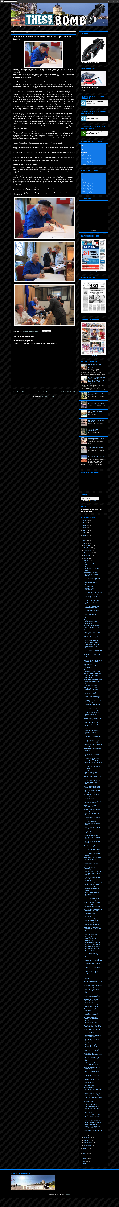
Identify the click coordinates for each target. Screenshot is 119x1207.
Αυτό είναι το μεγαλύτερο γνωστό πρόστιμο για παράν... (91, 574)
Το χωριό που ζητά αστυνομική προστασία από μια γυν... (93, 883)
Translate (94, 500)
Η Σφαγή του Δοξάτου (90, 728)
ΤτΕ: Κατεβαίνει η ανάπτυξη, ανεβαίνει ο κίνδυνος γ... (92, 684)
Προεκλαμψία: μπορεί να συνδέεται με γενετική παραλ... (91, 724)
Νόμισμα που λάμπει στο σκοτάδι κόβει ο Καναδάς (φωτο (92, 837)
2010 (84, 1163)
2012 (84, 1158)
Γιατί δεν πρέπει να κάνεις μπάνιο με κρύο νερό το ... (92, 610)
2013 (84, 1156)
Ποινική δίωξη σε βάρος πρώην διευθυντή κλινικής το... (93, 919)
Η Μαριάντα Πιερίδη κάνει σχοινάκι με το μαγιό (91, 899)
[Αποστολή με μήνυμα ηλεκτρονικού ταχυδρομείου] (43, 331)
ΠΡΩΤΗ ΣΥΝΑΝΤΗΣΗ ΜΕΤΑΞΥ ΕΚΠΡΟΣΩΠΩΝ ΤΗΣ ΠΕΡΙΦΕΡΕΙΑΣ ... (92, 1126)
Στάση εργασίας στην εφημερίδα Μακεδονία (91, 937)
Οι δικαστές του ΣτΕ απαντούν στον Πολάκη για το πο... (93, 986)
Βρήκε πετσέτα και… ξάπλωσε (97, 438)
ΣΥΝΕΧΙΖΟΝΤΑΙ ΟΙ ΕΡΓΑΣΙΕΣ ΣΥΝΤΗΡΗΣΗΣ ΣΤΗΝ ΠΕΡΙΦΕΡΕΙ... (92, 675)
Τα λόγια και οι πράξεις (90, 1104)
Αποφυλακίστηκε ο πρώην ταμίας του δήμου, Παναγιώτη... (91, 914)
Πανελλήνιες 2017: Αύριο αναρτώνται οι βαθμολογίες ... (92, 973)
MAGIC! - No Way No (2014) (92, 902)
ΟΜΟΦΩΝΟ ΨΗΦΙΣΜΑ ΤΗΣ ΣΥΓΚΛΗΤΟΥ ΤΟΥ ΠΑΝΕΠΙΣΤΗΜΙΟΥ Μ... (92, 1000)
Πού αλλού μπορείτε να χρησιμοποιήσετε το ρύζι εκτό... (92, 823)
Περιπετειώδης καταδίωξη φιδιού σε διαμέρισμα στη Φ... (92, 646)
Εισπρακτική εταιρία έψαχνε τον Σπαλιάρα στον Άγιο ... (92, 705)
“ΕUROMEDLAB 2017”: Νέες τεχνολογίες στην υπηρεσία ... (92, 656)
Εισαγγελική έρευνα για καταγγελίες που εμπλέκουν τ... (92, 955)
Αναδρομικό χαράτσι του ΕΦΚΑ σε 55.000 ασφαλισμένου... (93, 680)
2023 (84, 528)
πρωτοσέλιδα (93, 272)
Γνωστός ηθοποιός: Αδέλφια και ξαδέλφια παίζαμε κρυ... (92, 850)
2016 (84, 1148)
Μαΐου (86, 1135)
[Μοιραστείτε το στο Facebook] (48, 331)
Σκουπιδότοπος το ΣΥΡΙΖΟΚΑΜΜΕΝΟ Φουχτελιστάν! (90, 772)
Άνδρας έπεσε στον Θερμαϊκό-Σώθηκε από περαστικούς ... (93, 791)
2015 (84, 1151)
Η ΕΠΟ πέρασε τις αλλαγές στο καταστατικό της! (93, 651)
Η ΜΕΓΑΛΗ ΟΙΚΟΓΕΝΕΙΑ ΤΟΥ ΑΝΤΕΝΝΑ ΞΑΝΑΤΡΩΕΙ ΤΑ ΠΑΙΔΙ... (93, 873)
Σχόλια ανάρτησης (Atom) (47, 396)
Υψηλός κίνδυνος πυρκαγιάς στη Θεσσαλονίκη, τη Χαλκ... (93, 696)
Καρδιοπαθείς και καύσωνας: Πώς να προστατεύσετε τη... (93, 787)
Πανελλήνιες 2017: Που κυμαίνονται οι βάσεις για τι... (93, 709)
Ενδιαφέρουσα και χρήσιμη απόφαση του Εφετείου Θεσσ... (91, 754)
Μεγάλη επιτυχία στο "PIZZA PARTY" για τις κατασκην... (92, 868)
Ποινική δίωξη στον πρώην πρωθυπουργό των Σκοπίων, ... (91, 714)
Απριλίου (87, 1137)
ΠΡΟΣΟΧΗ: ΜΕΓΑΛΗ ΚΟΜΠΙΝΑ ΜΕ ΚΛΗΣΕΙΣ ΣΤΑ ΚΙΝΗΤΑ (96, 366)
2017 (84, 543)
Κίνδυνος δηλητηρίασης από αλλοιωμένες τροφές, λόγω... (93, 810)
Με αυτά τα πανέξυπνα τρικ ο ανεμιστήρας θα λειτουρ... (92, 923)
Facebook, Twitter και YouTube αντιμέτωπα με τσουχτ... (93, 593)
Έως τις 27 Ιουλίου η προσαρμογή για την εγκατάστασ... (90, 621)
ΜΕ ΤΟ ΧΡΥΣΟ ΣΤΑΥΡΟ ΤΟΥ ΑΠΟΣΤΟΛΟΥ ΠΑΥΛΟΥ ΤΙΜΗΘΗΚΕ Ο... (92, 1031)
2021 (84, 533)
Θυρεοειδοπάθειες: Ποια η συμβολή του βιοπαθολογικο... (91, 1081)
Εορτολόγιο (93, 230)
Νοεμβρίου (87, 548)
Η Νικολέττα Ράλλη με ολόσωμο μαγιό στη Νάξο (92, 905)
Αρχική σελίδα (42, 391)
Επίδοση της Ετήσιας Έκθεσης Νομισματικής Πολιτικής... (93, 660)
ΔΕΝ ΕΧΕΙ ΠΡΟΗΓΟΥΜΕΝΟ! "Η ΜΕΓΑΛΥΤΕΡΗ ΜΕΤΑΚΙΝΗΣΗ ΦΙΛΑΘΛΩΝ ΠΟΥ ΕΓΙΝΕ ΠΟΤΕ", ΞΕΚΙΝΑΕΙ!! (96, 380)
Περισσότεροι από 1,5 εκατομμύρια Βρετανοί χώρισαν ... (91, 863)
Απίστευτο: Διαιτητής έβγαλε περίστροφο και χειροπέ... (92, 1005)
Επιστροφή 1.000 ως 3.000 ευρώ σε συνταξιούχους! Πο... (92, 1116)
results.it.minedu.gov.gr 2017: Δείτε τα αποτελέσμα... (92, 777)
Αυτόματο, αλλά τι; (89, 1101)
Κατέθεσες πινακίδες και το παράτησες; (91, 795)
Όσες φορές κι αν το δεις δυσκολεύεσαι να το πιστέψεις (97, 447)
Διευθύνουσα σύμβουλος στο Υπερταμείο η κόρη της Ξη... (93, 1063)
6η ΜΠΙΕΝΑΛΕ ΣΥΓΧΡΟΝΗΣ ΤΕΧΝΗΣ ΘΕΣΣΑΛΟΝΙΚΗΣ (92, 1026)
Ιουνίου (86, 560)
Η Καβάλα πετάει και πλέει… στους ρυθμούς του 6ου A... (93, 606)
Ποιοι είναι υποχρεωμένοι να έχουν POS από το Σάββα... (92, 1121)
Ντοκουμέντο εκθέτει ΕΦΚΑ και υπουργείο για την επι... (93, 745)
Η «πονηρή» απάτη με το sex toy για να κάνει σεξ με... (92, 858)
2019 (84, 538)
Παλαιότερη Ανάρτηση (67, 391)
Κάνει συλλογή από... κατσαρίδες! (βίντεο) (90, 846)
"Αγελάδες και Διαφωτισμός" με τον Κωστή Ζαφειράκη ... (93, 719)
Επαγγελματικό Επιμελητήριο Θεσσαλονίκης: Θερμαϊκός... (93, 995)
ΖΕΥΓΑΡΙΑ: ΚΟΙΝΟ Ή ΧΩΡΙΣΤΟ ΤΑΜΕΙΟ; (90, 805)
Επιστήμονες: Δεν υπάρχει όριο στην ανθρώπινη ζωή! (93, 968)
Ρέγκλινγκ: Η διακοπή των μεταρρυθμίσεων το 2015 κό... (92, 1059)
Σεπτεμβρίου (88, 553)
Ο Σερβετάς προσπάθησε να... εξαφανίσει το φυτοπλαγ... (93, 688)
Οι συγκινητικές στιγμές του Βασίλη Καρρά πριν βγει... (92, 1107)
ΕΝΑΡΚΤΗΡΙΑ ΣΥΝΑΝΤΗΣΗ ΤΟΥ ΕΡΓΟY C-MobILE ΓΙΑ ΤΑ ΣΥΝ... (92, 766)
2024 (84, 525)
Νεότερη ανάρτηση (19, 391)
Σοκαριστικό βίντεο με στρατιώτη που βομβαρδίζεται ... (90, 588)
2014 (84, 1153)
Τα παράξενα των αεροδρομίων (93, 429)
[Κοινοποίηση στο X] (46, 331)
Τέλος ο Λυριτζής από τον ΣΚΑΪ (93, 762)
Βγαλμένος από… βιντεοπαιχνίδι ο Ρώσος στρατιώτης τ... (91, 665)
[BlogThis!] (44, 331)
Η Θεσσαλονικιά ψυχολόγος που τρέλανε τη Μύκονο (92, 579)
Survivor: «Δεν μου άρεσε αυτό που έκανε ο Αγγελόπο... (93, 909)
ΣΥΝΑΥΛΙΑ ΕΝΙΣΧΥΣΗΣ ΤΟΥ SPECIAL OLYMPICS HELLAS (92, 782)
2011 (84, 1161)
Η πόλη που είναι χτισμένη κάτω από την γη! (96, 456)
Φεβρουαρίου (88, 1142)
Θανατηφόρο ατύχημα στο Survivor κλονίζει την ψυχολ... (91, 1041)
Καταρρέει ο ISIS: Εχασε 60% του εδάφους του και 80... (92, 947)
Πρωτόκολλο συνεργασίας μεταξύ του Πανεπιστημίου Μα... (92, 991)
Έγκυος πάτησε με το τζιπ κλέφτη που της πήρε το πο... (91, 602)
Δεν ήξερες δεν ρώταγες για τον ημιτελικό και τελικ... (93, 633)
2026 (84, 520)
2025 (84, 522)
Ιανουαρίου (87, 1145)
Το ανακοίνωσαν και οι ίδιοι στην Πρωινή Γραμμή (91, 759)
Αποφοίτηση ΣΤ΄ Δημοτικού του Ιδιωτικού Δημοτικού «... (93, 1076)
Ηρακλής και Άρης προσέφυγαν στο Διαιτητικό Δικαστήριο (93, 963)
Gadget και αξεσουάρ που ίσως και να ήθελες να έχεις (96, 402)
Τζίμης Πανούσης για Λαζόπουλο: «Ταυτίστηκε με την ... (92, 616)
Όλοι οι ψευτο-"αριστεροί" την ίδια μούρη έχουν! (92, 701)
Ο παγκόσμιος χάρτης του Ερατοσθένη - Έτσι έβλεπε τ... (92, 928)
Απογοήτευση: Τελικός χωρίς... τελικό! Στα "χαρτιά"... (93, 801)
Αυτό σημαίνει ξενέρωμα (95, 411)
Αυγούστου (87, 555)
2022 (84, 530)
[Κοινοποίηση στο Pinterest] (50, 331)
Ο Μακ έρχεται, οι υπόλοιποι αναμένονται (92, 1067)
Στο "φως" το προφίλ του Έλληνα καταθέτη (91, 1009)
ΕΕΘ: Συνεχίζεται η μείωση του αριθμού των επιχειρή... (93, 741)
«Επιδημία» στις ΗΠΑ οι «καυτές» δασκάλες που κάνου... (91, 888)
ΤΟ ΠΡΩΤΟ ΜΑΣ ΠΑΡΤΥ (91, 1023)
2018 (84, 540)
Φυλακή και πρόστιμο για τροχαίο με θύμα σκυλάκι (92, 670)
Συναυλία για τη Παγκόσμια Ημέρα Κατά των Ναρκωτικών (92, 878)
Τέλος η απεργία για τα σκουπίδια (90, 977)
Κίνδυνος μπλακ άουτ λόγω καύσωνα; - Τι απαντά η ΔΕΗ (93, 959)
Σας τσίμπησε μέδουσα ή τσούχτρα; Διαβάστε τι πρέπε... (91, 1018)
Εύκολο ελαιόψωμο (89, 798)
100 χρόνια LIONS (89, 950)
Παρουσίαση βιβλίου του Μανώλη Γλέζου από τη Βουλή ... (91, 732)
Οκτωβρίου (87, 550)
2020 (84, 535)
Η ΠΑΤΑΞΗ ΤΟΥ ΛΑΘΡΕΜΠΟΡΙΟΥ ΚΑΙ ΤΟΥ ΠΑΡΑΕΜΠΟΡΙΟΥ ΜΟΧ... (92, 942)
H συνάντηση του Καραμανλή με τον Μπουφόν (92, 1035)
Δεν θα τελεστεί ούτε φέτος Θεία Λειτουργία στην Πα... (92, 626)
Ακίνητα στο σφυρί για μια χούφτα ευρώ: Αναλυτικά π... (93, 1072)
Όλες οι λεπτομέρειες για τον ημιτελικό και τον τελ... (92, 933)
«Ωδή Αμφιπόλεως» (89, 1085)
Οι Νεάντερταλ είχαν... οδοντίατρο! (90, 832)
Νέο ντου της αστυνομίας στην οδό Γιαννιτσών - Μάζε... (93, 1049)
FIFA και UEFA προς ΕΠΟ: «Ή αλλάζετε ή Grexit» (92, 692)
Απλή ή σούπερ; (88, 629)
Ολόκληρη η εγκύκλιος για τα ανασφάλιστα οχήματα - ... (92, 1013)
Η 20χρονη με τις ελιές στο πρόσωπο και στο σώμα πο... (91, 568)
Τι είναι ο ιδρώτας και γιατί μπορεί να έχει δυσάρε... (91, 641)
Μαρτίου (87, 1140)
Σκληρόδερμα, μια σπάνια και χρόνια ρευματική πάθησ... (92, 1094)
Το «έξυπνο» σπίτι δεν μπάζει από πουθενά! (92, 737)
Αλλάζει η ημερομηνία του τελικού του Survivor (91, 1045)
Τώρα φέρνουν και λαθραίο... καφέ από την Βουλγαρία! (92, 597)
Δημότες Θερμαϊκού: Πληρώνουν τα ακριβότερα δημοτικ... (92, 1089)
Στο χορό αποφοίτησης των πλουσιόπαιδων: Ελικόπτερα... (92, 894)
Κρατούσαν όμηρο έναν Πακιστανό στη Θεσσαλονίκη (93, 1054)
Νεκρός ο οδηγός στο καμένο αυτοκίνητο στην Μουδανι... (92, 637)
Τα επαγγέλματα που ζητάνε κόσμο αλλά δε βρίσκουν (92, 818)
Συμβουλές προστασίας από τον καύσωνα (92, 1111)
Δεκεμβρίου (87, 545)
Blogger (68, 1194)
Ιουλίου (86, 558)
